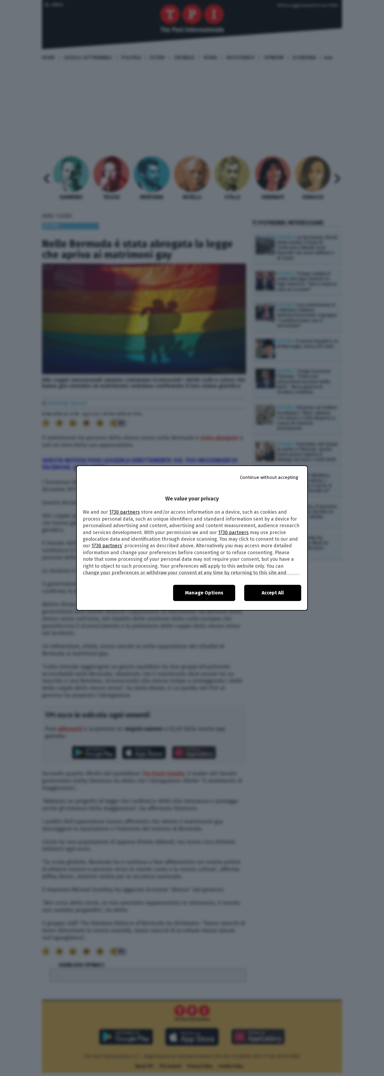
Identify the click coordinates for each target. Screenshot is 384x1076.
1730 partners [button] (124, 512)
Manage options (204, 593)
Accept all (273, 593)
